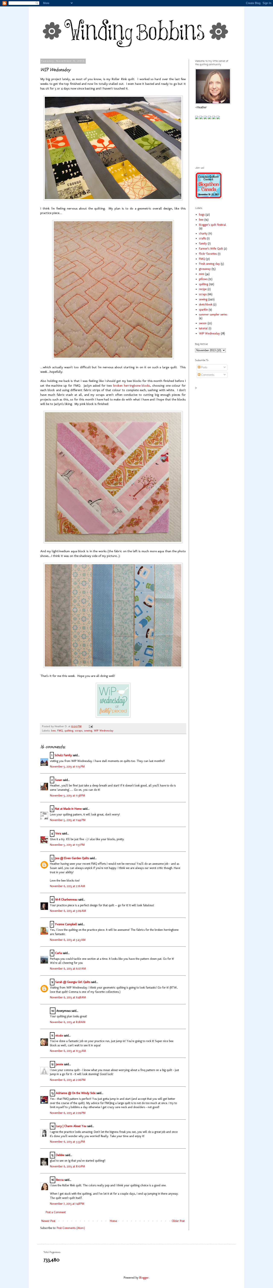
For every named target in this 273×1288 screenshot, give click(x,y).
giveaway (205, 269)
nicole (59, 1035)
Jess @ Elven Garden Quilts (72, 858)
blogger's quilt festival (212, 225)
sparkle (203, 309)
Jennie (59, 1064)
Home (113, 1221)
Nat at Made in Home (68, 809)
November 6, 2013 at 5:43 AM (68, 940)
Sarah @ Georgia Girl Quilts (72, 982)
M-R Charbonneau (66, 899)
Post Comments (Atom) (71, 1228)
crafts (202, 238)
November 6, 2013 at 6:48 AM (68, 997)
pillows (203, 279)
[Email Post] (90, 726)
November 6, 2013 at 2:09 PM (68, 1113)
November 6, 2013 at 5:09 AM (68, 911)
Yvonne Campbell (66, 924)
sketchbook (205, 304)
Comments (207, 375)
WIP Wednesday (103, 730)
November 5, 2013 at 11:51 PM (67, 845)
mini (201, 274)
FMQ (60, 730)
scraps (79, 730)
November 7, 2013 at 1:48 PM (67, 1204)
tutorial (203, 328)
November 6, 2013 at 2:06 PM (68, 1080)
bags (202, 214)
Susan (58, 780)
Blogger (144, 1277)
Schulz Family (63, 755)
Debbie (60, 1155)
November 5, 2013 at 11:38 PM (67, 795)
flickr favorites (208, 254)
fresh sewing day (209, 264)
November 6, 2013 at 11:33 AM (68, 1051)
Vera (58, 833)
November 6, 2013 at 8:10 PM (67, 1166)
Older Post (178, 1221)
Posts (203, 367)
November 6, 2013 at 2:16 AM (67, 886)
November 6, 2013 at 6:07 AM (68, 968)
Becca (60, 1180)
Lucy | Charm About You (71, 1126)
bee (53, 730)
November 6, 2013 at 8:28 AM (67, 1022)
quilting (68, 730)
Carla (58, 953)
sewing (88, 730)
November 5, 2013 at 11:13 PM (67, 766)
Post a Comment (56, 1212)
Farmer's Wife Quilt (211, 248)
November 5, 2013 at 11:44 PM (68, 820)
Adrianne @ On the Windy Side (76, 1093)
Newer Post (48, 1221)
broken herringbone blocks (131, 385)
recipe (203, 289)
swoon (203, 323)
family (203, 243)
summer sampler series (213, 314)
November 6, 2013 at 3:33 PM (67, 1141)
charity (203, 233)
